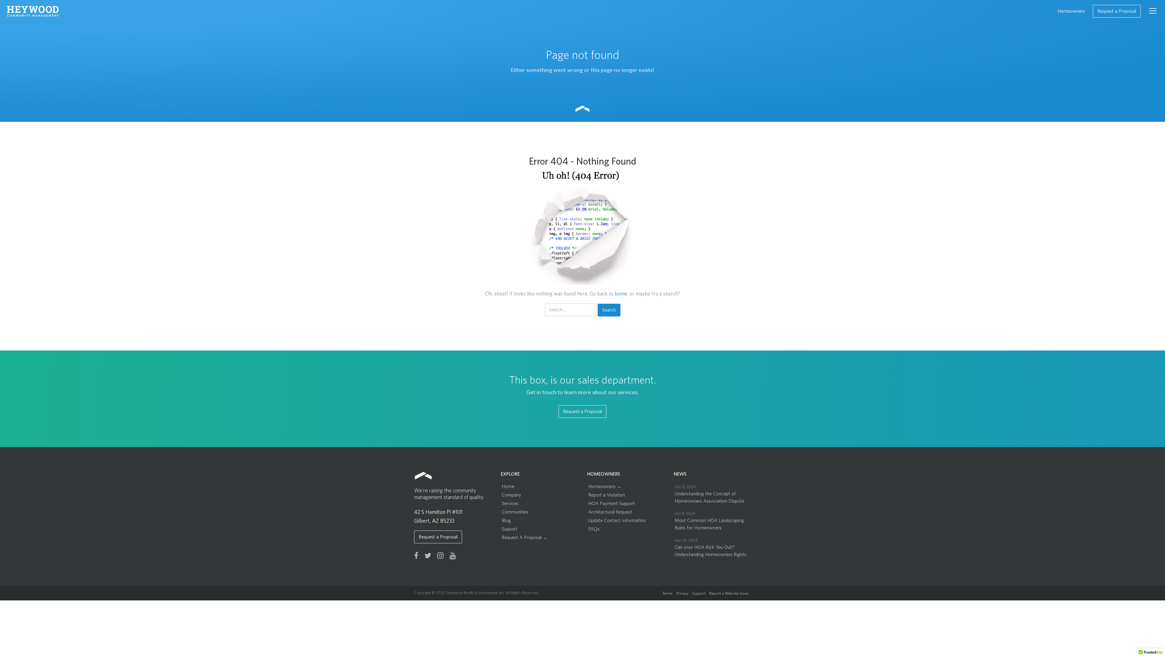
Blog (506, 520)
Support (510, 529)
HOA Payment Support (611, 503)
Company (511, 495)
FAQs (593, 529)
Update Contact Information (617, 520)
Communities (515, 512)
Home (508, 486)
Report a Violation (606, 495)
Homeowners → (605, 486)
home (621, 294)
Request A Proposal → (525, 537)
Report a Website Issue (728, 594)
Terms (667, 594)
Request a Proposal (1116, 11)
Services (510, 503)
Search (609, 310)
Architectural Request (610, 512)
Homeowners (1071, 11)
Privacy (682, 594)
